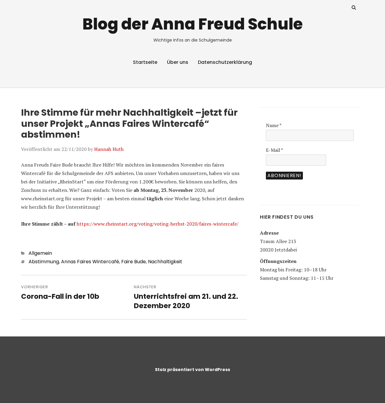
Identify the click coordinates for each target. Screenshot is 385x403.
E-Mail (274, 150)
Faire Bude (133, 261)
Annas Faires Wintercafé (90, 261)
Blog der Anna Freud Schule (192, 24)
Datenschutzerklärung (225, 62)
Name (274, 125)
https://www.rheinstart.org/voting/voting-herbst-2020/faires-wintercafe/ (158, 223)
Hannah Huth (109, 149)
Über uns (177, 62)
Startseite (145, 62)
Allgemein (40, 253)
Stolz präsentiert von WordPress (192, 370)
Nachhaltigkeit (165, 261)
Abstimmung (44, 261)
